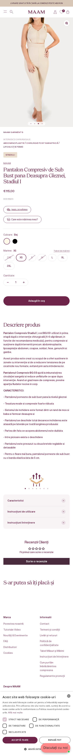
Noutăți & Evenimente (15, 635)
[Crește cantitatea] (24, 282)
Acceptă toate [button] (20, 740)
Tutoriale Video (12, 629)
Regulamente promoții (52, 676)
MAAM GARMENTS (13, 132)
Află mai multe (15, 712)
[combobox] (68, 696)
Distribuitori (10, 647)
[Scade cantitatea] (8, 282)
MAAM (7, 163)
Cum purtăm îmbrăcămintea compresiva (48, 666)
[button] (36, 749)
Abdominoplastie (13, 143)
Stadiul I (10, 154)
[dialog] (36, 723)
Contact (44, 623)
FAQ (5, 641)
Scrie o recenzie (36, 561)
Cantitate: (9, 275)
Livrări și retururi (48, 635)
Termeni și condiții (50, 629)
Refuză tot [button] (54, 740)
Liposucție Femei (13, 146)
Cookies (8, 653)
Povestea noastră (13, 623)
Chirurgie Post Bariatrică (42, 143)
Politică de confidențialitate (49, 643)
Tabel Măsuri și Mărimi (52, 651)
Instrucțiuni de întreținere (54, 656)
